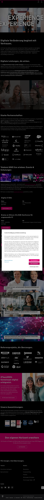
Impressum (6, 262)
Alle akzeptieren (34, 260)
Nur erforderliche (34, 263)
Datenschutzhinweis (8, 260)
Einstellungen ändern (34, 266)
